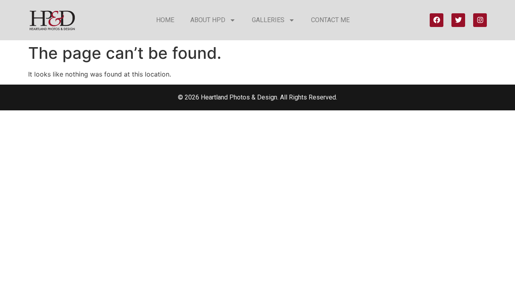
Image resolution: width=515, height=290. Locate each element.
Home (165, 20)
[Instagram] (480, 20)
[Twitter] (458, 20)
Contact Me (330, 20)
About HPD (207, 20)
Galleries (268, 20)
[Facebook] (436, 20)
